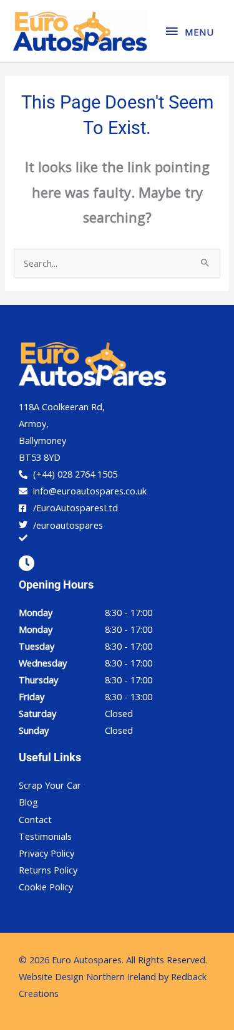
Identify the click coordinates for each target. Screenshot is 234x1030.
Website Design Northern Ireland (87, 976)
